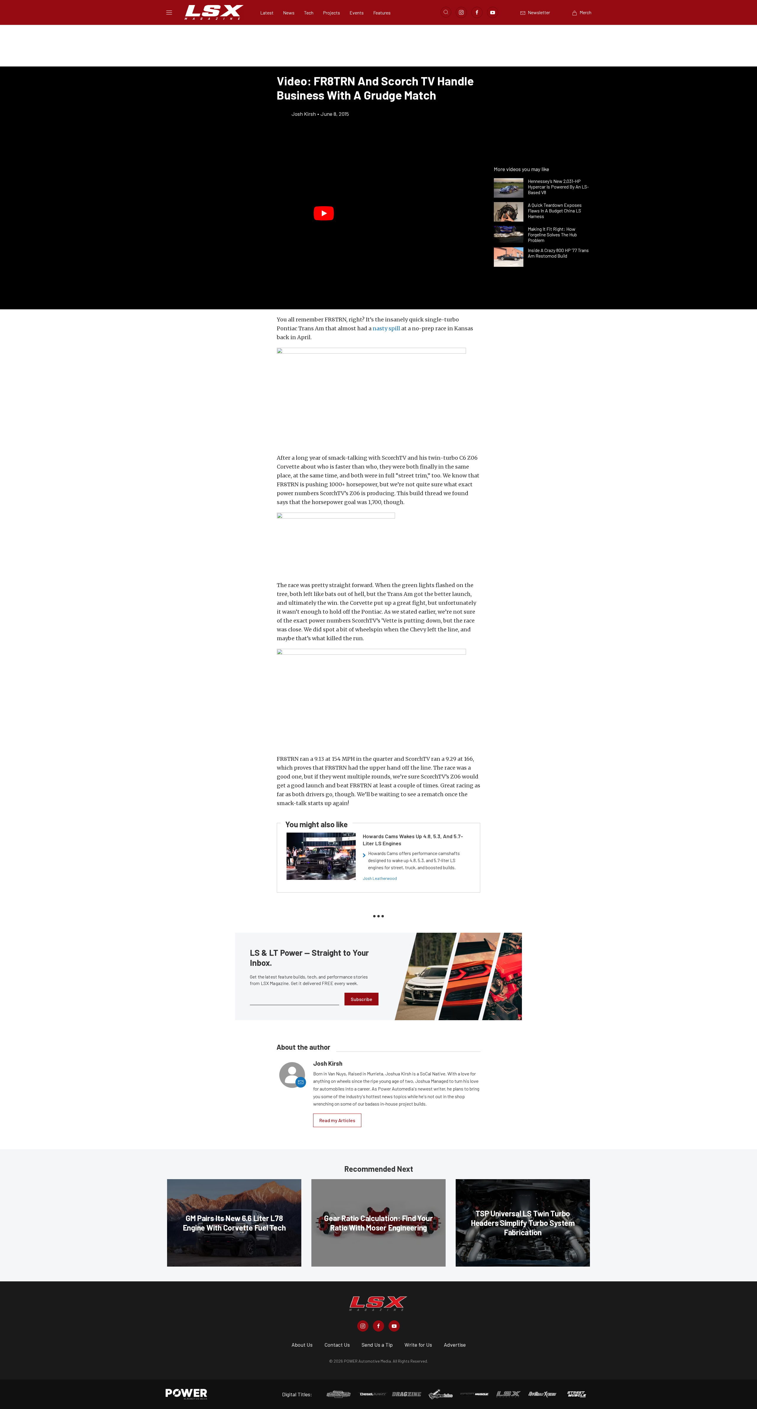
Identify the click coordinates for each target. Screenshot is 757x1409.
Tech (308, 12)
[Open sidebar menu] (169, 12)
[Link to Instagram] (461, 12)
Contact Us (337, 1344)
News (289, 12)
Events (357, 12)
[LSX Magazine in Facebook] (378, 1326)
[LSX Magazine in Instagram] (362, 1326)
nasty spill (386, 328)
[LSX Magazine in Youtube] (394, 1326)
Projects (331, 12)
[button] (324, 213)
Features (382, 12)
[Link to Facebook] (477, 12)
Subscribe (361, 999)
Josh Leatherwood (380, 878)
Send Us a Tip (377, 1344)
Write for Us (418, 1344)
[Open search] (446, 12)
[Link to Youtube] (492, 12)
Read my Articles (337, 1120)
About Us (302, 1344)
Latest (267, 12)
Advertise (455, 1344)
